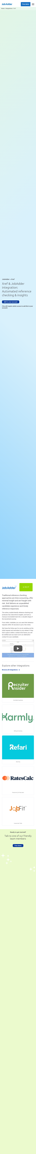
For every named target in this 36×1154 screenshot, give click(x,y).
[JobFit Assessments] (18, 811)
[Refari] (18, 750)
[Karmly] (18, 719)
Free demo (25, 4)
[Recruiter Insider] (18, 688)
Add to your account (11, 302)
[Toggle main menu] (33, 4)
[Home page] (7, 4)
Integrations (9, 8)
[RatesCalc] (18, 780)
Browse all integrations (10, 670)
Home (3, 8)
